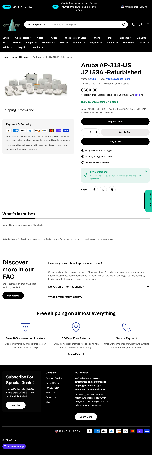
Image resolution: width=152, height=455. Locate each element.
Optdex (14, 440)
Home (5, 57)
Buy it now (115, 141)
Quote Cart (150, 200)
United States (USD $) (136, 7)
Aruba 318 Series (20, 57)
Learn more (94, 179)
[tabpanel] (76, 232)
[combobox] (76, 24)
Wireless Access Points (118, 79)
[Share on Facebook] (94, 189)
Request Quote (115, 121)
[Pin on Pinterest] (112, 189)
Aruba (92, 79)
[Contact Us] (133, 24)
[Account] (140, 24)
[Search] (124, 24)
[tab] (18, 215)
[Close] (146, 171)
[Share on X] (103, 189)
